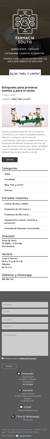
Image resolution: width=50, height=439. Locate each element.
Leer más (9, 160)
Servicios (34, 49)
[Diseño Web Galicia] (23, 435)
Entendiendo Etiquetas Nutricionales (22, 228)
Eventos (25, 53)
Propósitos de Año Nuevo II (18, 209)
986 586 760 (28, 420)
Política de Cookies (31, 432)
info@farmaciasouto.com (28, 410)
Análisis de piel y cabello (16, 204)
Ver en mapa (27, 384)
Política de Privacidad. (28, 358)
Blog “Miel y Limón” (14, 185)
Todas (7, 174)
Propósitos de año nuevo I (17, 215)
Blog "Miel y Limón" (21, 99)
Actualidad (12, 53)
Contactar (38, 53)
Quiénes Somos (18, 49)
